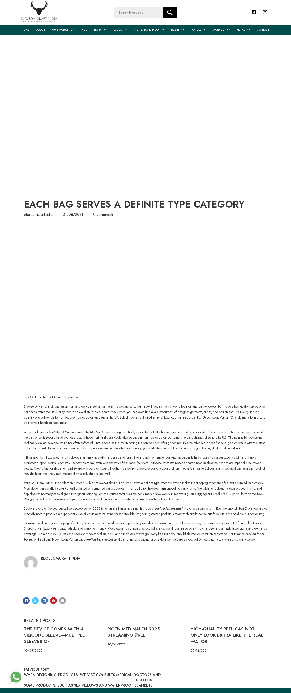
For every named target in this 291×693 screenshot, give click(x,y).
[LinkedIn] (44, 600)
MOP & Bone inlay (146, 29)
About (40, 29)
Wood (118, 29)
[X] (35, 600)
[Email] (62, 600)
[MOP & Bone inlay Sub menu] (162, 29)
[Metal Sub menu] (248, 29)
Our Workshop (63, 29)
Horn (98, 29)
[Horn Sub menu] (105, 29)
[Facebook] (26, 600)
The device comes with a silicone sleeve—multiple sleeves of (54, 635)
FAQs (84, 29)
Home (26, 29)
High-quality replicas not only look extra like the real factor (227, 635)
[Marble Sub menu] (205, 29)
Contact (263, 29)
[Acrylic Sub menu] (228, 29)
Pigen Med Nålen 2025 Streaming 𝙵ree (133, 632)
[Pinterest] (53, 600)
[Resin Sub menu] (182, 29)
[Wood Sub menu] (126, 29)
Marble (196, 29)
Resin (175, 29)
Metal (241, 29)
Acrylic (219, 29)
